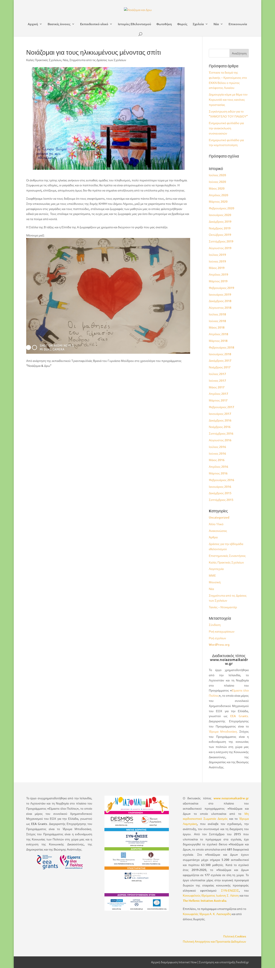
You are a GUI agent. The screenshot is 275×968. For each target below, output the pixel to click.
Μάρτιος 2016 (218, 473)
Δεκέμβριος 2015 (220, 493)
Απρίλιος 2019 (218, 274)
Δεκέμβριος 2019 (220, 221)
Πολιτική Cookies (234, 936)
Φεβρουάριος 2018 (221, 347)
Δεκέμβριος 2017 (220, 360)
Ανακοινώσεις (218, 531)
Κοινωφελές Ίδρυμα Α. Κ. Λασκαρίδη (207, 914)
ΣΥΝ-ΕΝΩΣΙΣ (230, 890)
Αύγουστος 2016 (220, 440)
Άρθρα (213, 537)
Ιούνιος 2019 (217, 261)
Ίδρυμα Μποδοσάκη (223, 731)
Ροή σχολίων (217, 638)
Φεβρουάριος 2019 (221, 288)
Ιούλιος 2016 (217, 447)
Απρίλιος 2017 (218, 394)
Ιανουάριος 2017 (220, 414)
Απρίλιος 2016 (218, 467)
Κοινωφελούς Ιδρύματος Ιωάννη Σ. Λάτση (211, 895)
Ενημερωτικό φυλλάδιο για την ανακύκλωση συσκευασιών (226, 128)
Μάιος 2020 (217, 188)
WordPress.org (219, 644)
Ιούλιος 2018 (217, 314)
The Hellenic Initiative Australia (204, 901)
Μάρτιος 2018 (218, 341)
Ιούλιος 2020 (217, 175)
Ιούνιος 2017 (217, 380)
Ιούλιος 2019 (217, 255)
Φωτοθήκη (164, 24)
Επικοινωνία (238, 24)
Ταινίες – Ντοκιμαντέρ (223, 607)
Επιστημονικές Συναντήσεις (227, 556)
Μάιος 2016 (217, 460)
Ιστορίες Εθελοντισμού (134, 24)
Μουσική (215, 582)
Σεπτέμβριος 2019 (221, 241)
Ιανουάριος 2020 (220, 215)
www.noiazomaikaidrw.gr (231, 798)
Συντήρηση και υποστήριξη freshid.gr (224, 962)
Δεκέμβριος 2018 (220, 301)
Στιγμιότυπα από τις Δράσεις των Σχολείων (97, 60)
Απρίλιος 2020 (218, 195)
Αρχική (33, 24)
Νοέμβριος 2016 (220, 427)
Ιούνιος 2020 (217, 182)
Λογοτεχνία (216, 569)
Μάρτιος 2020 (218, 201)
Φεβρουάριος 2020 (221, 208)
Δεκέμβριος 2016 (220, 420)
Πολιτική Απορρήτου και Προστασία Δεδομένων (214, 941)
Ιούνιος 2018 (217, 321)
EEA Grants (239, 716)
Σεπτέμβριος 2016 (221, 433)
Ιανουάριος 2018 (220, 354)
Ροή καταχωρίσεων (221, 631)
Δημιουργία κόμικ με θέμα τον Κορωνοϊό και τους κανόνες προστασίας (228, 99)
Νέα (216, 24)
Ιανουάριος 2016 (220, 487)
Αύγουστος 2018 (220, 308)
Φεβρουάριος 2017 (221, 407)
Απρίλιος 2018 (218, 334)
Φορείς (182, 24)
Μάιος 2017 (217, 387)
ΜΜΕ (212, 575)
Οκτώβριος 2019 (220, 235)
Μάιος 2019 (217, 268)
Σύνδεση (215, 625)
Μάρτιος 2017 (218, 400)
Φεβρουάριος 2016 (221, 480)
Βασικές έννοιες (59, 24)
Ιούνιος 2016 (217, 453)
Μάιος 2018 (217, 327)
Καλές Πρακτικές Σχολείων (43, 60)
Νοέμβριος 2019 (220, 228)
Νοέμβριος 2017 (220, 367)
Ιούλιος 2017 (217, 374)
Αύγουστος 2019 (220, 248)
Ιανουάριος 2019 (220, 294)
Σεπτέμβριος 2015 (221, 500)
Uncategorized (219, 517)
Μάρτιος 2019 (218, 281)
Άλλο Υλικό (216, 524)
